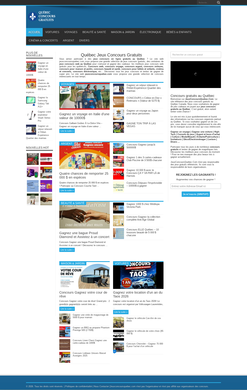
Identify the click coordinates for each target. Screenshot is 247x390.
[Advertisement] (39, 262)
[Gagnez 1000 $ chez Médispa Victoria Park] (118, 212)
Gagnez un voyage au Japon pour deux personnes (142, 112)
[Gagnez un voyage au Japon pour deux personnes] (118, 119)
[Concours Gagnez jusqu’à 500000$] (118, 153)
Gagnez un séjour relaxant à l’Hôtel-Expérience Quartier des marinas (144, 88)
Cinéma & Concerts (43, 40)
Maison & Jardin (123, 32)
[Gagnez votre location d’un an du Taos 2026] (138, 288)
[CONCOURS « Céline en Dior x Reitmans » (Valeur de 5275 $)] (118, 106)
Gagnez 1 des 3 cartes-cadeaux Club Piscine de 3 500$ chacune (144, 159)
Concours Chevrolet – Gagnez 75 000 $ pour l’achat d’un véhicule (145, 345)
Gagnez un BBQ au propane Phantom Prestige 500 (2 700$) (91, 328)
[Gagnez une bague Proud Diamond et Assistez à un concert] (84, 228)
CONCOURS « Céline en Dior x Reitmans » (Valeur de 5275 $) (144, 99)
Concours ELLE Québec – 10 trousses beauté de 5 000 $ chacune (143, 232)
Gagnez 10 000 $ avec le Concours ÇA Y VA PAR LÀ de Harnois (143, 173)
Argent (68, 40)
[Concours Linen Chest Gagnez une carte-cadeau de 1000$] (64, 349)
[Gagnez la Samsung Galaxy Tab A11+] (31, 105)
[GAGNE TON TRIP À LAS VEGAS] (118, 132)
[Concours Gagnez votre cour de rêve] (84, 288)
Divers (84, 40)
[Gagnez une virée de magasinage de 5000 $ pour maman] (64, 323)
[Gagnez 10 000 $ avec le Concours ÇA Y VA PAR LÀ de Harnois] (118, 179)
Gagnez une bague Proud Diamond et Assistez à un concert (84, 235)
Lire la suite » (67, 131)
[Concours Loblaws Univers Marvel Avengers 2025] (64, 362)
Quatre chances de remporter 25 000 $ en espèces (83, 175)
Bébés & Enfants (179, 32)
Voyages (70, 32)
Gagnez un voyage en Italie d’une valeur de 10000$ (84, 116)
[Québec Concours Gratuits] (41, 20)
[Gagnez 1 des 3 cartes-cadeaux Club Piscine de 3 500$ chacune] (118, 166)
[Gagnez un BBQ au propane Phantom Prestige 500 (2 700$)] (64, 336)
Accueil (34, 32)
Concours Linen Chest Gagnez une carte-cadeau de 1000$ (90, 341)
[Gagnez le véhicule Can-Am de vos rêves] (118, 327)
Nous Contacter (101, 386)
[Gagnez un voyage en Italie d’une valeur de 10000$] (84, 109)
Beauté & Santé (94, 32)
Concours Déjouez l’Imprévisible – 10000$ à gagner (144, 184)
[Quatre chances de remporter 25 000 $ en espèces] (84, 168)
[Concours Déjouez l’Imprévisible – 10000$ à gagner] (118, 191)
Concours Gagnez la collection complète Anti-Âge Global (143, 218)
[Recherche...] (218, 2)
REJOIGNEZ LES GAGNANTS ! (196, 174)
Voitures (52, 32)
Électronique (150, 32)
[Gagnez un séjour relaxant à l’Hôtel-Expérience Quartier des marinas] (118, 94)
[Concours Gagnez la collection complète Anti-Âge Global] (118, 225)
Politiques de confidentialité (78, 386)
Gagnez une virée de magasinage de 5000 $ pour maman (90, 316)
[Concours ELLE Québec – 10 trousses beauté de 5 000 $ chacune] (118, 238)
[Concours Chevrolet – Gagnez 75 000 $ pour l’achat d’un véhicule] (118, 352)
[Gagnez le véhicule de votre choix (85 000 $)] (118, 340)
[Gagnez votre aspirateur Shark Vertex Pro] (31, 119)
